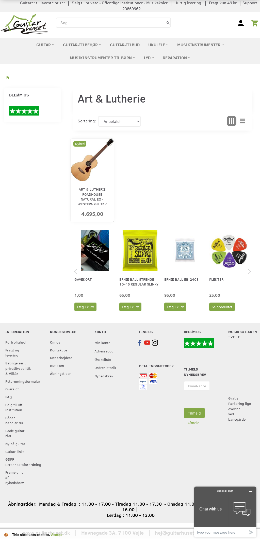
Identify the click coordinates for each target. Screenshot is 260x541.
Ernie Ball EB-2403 (181, 279)
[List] (242, 121)
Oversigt (12, 388)
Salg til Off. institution (14, 407)
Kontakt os (59, 349)
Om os (55, 342)
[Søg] (168, 22)
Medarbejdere (61, 357)
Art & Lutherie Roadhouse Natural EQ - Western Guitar (92, 196)
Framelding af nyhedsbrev (14, 477)
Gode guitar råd (15, 433)
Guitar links (14, 451)
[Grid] (231, 121)
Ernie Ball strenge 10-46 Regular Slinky (138, 282)
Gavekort (83, 279)
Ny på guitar (15, 443)
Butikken (57, 365)
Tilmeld (194, 413)
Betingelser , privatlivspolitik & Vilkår (17, 368)
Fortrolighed (15, 342)
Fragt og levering (12, 352)
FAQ (8, 396)
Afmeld (193, 422)
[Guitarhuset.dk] (24, 23)
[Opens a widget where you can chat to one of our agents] (225, 512)
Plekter (216, 279)
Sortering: (87, 120)
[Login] (241, 23)
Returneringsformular (17, 381)
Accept (56, 535)
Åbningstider (60, 373)
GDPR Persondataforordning (17, 462)
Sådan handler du (14, 420)
